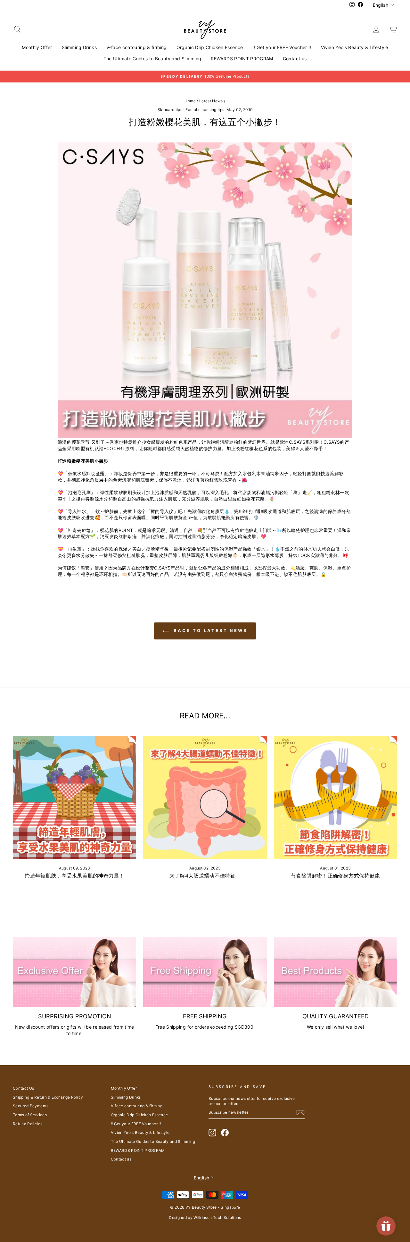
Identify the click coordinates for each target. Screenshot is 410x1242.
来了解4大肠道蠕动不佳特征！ (205, 875)
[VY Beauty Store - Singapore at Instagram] (212, 1132)
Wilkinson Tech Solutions (217, 1217)
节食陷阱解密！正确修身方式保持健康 (335, 875)
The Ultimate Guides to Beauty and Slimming (152, 58)
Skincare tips (170, 109)
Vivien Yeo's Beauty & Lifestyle (354, 47)
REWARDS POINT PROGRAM (242, 58)
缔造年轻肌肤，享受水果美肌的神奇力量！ (74, 875)
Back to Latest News (209, 630)
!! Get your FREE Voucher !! (281, 47)
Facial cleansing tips (204, 109)
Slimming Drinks (79, 47)
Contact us (295, 58)
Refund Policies (27, 1123)
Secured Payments (31, 1105)
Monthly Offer (37, 47)
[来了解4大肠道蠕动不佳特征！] (204, 797)
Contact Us (23, 1088)
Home (189, 101)
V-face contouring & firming (136, 47)
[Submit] (300, 1113)
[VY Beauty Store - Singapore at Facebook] (225, 1132)
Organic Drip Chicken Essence (209, 47)
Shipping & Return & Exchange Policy (48, 1097)
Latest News (211, 101)
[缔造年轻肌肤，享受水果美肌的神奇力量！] (74, 797)
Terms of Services (30, 1114)
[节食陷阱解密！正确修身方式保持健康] (335, 797)
